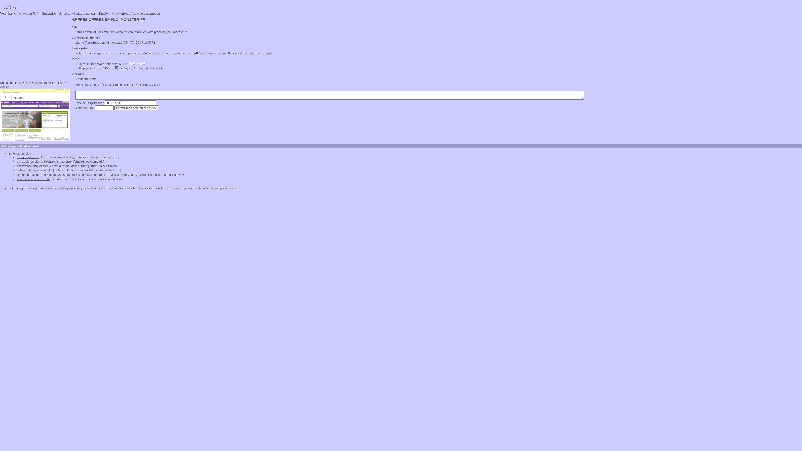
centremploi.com (28, 174)
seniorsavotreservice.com (33, 179)
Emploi (104, 13)
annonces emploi (19, 153)
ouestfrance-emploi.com (32, 166)
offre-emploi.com (28, 157)
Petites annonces (84, 13)
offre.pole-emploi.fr (29, 161)
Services (64, 13)
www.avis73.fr (29, 13)
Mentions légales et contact (221, 188)
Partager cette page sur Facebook (141, 68)
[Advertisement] (35, 47)
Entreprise (49, 13)
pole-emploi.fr (26, 170)
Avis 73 (10, 7)
